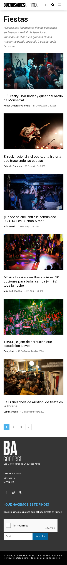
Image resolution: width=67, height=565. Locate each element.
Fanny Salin (9, 351)
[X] (20, 492)
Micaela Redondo (13, 291)
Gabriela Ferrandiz (13, 166)
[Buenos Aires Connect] (21, 4)
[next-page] (29, 427)
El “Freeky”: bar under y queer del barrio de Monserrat (33, 98)
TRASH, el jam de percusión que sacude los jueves (28, 344)
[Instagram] (13, 492)
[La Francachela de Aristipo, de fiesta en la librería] (33, 377)
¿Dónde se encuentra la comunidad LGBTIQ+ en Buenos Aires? (30, 219)
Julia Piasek (10, 226)
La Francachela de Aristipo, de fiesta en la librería (33, 404)
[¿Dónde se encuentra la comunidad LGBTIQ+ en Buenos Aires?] (33, 192)
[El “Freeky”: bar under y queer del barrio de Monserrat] (33, 71)
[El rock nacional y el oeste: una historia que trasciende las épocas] (33, 131)
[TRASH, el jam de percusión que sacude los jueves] (33, 317)
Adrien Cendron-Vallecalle (17, 105)
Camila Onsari (11, 411)
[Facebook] (6, 492)
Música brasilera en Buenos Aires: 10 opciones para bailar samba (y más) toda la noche (31, 281)
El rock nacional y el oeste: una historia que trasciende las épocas (32, 158)
